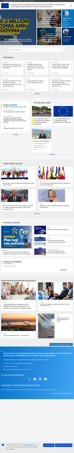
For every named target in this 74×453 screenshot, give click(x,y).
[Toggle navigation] (71, 5)
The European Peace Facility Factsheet (14, 112)
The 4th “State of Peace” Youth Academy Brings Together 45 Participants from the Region (60, 66)
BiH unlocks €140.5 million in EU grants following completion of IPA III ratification (12, 66)
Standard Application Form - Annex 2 (13, 128)
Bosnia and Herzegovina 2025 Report (57, 229)
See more (37, 93)
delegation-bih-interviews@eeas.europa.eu (29, 359)
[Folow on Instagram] (40, 379)
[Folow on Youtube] (45, 379)
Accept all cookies (48, 445)
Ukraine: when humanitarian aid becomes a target (63, 319)
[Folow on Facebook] (34, 379)
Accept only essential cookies (63, 445)
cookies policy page (28, 444)
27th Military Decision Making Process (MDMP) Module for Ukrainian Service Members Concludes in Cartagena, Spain (17, 306)
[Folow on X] (29, 379)
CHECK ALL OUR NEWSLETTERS (60, 393)
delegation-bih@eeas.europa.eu (11, 359)
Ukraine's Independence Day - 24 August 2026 (16, 335)
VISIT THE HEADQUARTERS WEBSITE (60, 344)
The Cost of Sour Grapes (41, 141)
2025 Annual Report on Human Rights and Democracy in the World (63, 120)
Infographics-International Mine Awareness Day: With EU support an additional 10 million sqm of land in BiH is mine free (14, 120)
